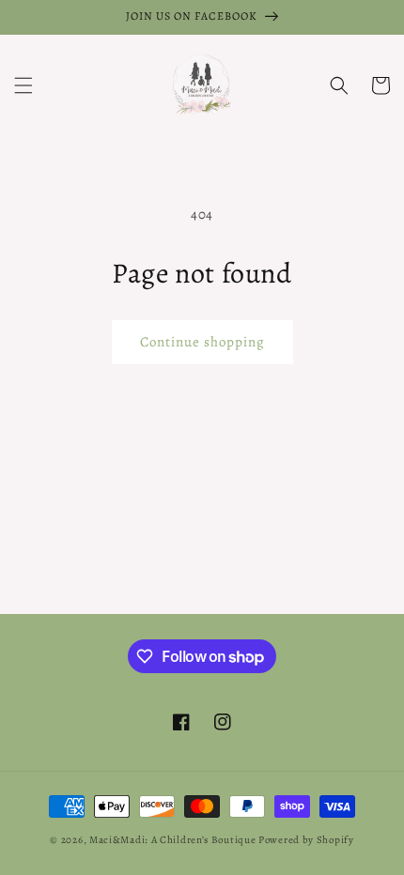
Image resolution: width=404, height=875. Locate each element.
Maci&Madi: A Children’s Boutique (173, 840)
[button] (23, 85)
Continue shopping (202, 341)
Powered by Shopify (306, 840)
